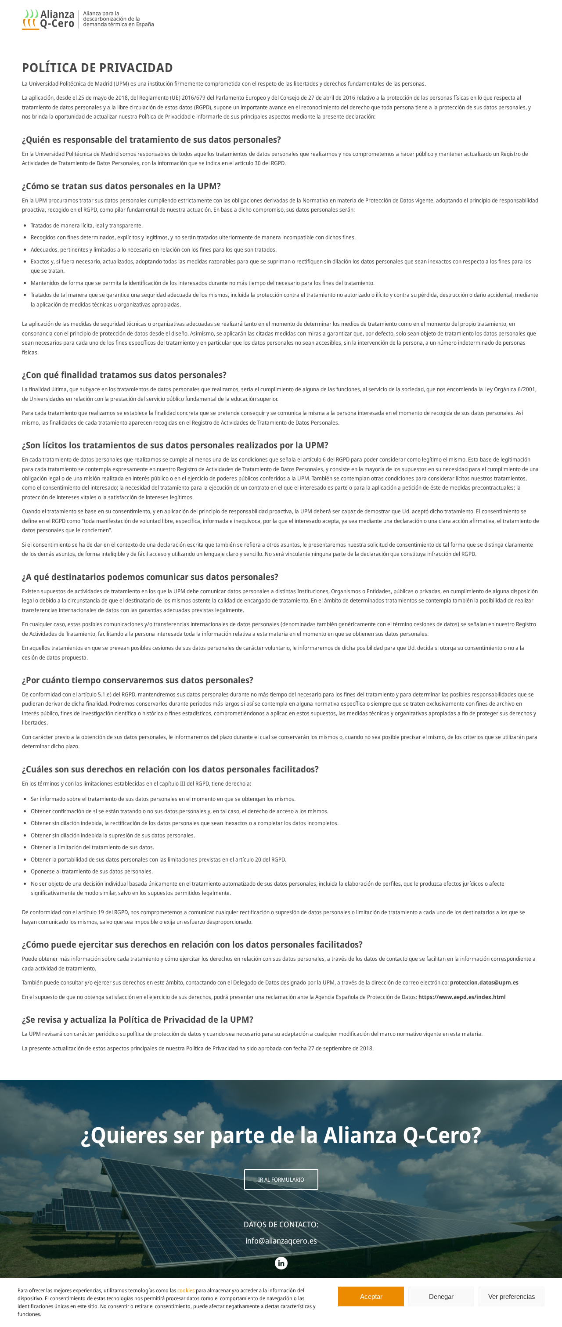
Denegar (441, 1296)
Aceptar (371, 1296)
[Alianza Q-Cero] (88, 20)
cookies (186, 1290)
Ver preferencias (511, 1296)
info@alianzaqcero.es (281, 1240)
